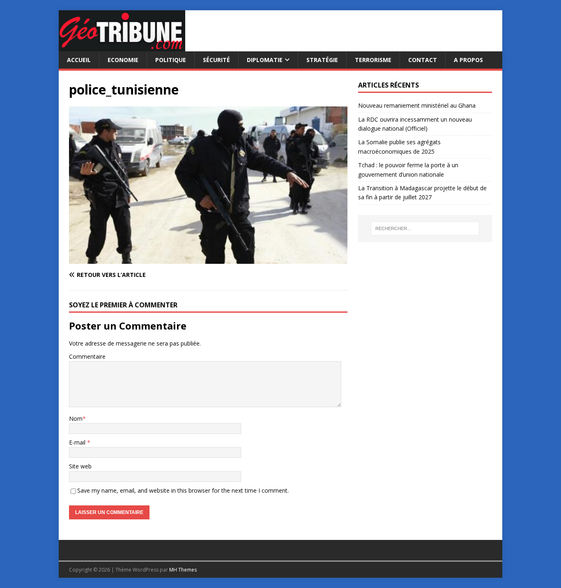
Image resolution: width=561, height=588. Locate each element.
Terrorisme (373, 60)
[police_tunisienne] (208, 259)
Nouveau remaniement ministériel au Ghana (417, 105)
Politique (170, 60)
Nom (76, 418)
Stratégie (322, 60)
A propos (468, 60)
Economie (123, 60)
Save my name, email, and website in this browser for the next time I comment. (183, 490)
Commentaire (87, 356)
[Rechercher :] (425, 228)
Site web (80, 466)
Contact (422, 60)
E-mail (78, 442)
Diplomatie (265, 60)
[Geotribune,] (122, 47)
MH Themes (183, 569)
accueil (79, 60)
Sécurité (216, 60)
